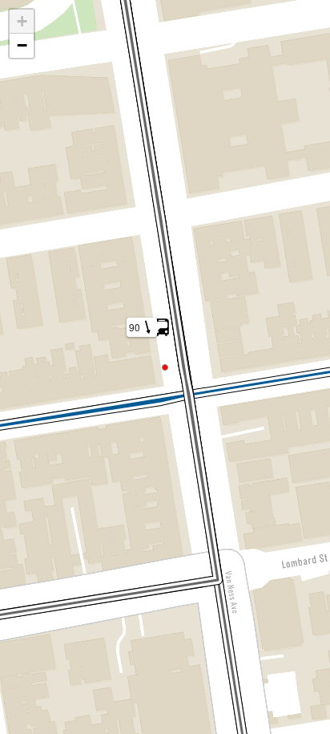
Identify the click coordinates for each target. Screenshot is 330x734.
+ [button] (22, 21)
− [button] (22, 45)
